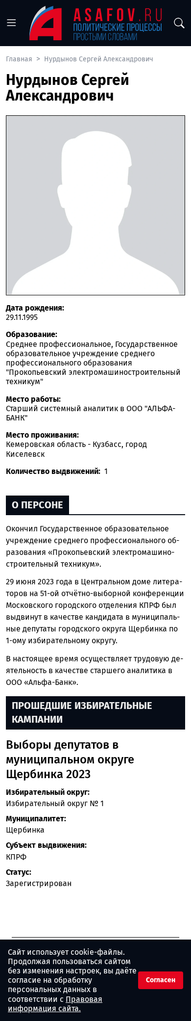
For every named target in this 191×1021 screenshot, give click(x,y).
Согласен (160, 980)
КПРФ (16, 857)
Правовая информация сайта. (55, 1004)
